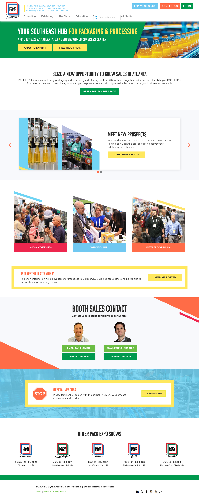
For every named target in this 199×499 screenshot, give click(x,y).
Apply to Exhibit (35, 48)
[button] (30, 16)
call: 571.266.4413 (120, 357)
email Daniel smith (78, 348)
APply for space (145, 6)
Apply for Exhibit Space (99, 91)
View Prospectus (55, 155)
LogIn (187, 6)
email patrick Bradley (120, 348)
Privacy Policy (59, 491)
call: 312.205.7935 (78, 357)
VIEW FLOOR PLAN (70, 48)
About (39, 491)
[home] (13, 10)
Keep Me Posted (165, 277)
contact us (170, 6)
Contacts (47, 491)
